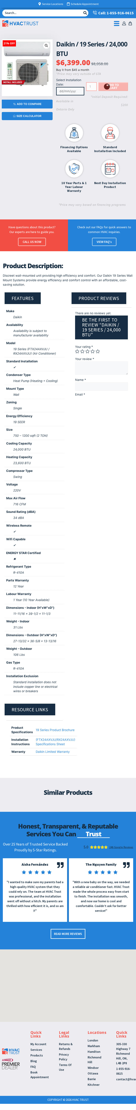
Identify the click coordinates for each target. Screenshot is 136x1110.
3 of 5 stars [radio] (87, 351)
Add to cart (113, 86)
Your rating (84, 347)
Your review (84, 359)
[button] (46, 45)
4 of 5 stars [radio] (92, 351)
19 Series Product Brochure (55, 730)
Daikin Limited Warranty (53, 751)
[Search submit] (85, 13)
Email (80, 394)
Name (80, 380)
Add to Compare (29, 104)
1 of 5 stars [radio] (77, 351)
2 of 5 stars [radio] (82, 351)
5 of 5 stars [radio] (98, 351)
